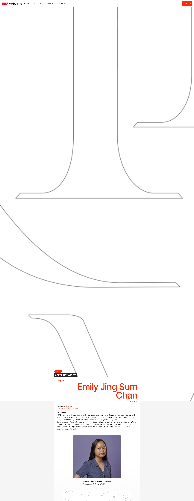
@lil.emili (68, 406)
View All (58, 371)
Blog (41, 3)
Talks (34, 3)
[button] (50, 3)
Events (26, 3)
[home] (12, 3)
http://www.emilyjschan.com (68, 408)
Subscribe (187, 3)
